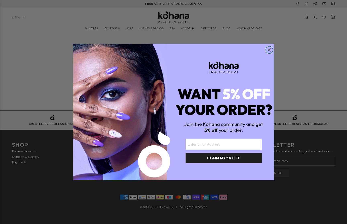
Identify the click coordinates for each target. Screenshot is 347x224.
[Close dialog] (269, 50)
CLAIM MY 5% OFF (223, 157)
